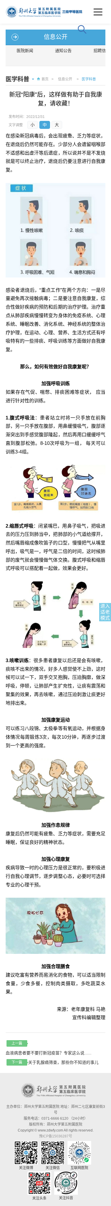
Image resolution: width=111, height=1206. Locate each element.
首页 (45, 79)
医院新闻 (25, 50)
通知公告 (63, 50)
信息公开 (65, 79)
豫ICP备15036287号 (55, 1136)
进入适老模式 (105, 612)
